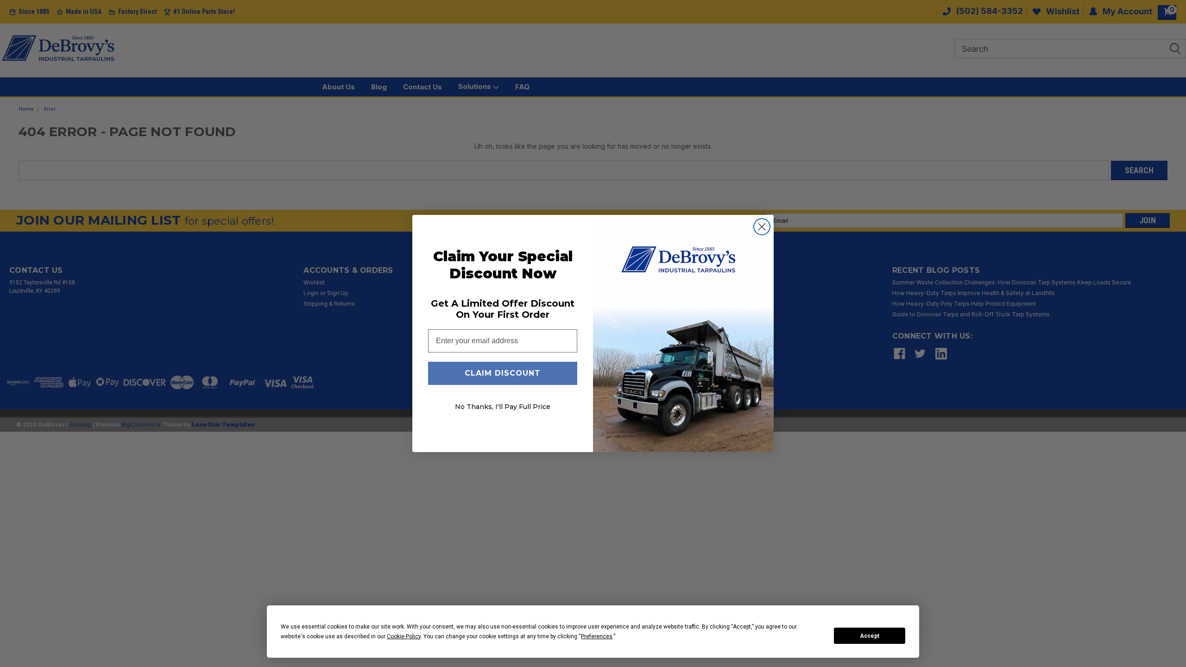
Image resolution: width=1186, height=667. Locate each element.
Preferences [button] (596, 636)
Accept (869, 636)
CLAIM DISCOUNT (503, 373)
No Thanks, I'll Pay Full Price (502, 407)
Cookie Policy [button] (404, 636)
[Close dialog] (762, 227)
